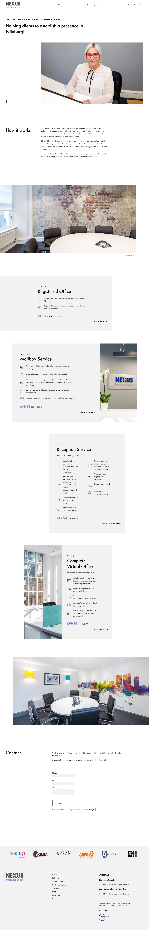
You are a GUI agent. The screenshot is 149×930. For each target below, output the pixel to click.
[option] (24, 854)
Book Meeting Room (92, 4)
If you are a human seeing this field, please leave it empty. (73, 809)
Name (55, 773)
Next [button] (9, 855)
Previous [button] (9, 855)
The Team (55, 888)
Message (56, 787)
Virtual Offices (57, 881)
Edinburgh (56, 878)
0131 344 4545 (105, 894)
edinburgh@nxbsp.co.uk (122, 884)
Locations (72, 4)
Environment (124, 4)
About (108, 4)
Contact (137, 4)
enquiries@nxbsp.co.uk (121, 894)
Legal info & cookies (122, 906)
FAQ (54, 892)
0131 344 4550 (101, 760)
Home (60, 4)
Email (55, 780)
